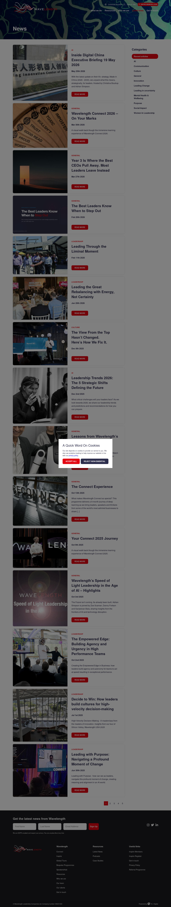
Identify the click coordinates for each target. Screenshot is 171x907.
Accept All (71, 461)
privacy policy (73, 455)
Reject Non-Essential (94, 461)
